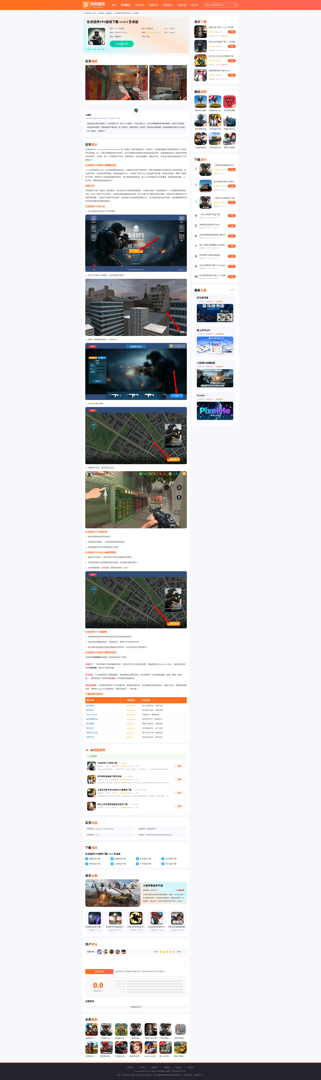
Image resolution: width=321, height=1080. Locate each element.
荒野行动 (90, 710)
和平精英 (90, 706)
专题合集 (181, 5)
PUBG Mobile (91, 715)
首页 (114, 5)
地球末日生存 (92, 733)
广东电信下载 (145, 864)
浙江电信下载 (171, 864)
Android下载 (122, 44)
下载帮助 (167, 1067)
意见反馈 (191, 1067)
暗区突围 (90, 724)
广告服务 (179, 1067)
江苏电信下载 (120, 864)
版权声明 (154, 1067)
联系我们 (130, 1067)
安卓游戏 (125, 5)
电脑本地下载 (94, 859)
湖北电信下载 (94, 864)
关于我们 (142, 1067)
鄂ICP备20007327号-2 (179, 1071)
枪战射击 (109, 13)
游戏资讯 (167, 5)
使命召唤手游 (92, 719)
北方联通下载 (171, 859)
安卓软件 (139, 5)
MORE (231, 290)
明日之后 (90, 728)
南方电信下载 (145, 859)
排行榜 (194, 5)
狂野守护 (90, 737)
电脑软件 (153, 5)
